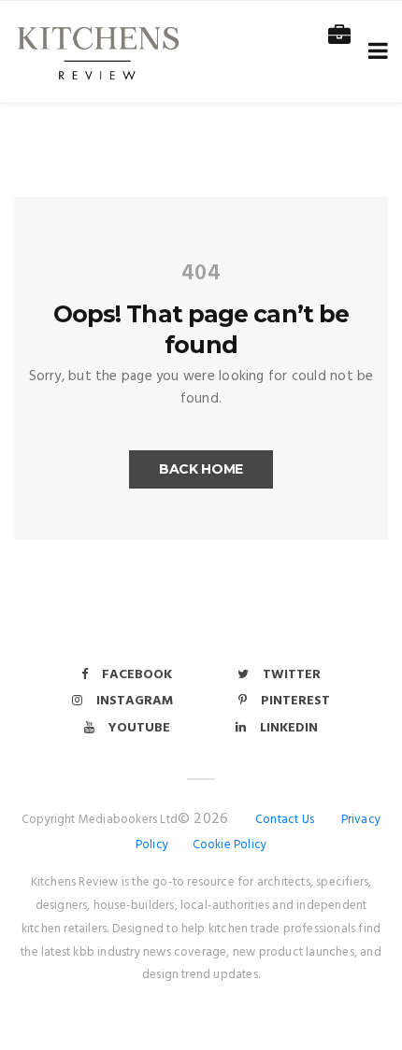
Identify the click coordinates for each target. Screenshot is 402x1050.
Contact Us (284, 820)
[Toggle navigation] (374, 51)
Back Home (201, 469)
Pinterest (295, 701)
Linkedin (289, 728)
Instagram (134, 701)
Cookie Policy (230, 845)
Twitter (292, 675)
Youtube (139, 728)
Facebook (137, 675)
